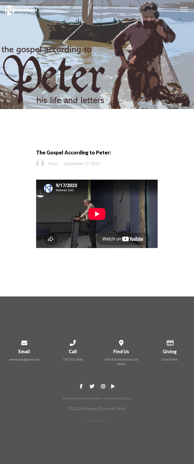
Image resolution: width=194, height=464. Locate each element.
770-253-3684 (73, 359)
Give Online (170, 359)
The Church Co (97, 420)
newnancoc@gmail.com (24, 359)
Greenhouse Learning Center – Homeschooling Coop (97, 398)
